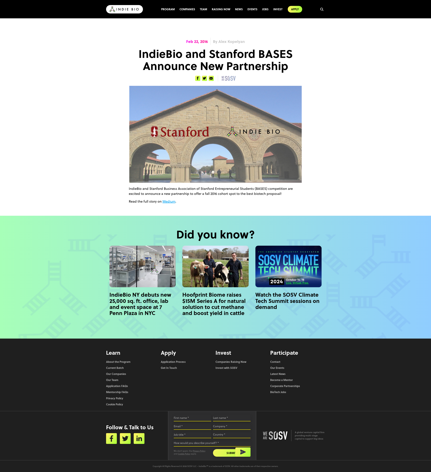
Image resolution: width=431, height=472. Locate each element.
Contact (275, 362)
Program (168, 9)
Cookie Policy (114, 404)
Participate (284, 352)
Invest (278, 9)
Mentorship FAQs (117, 392)
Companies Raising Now (231, 362)
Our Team (112, 380)
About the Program (118, 362)
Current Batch (115, 368)
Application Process (173, 362)
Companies (187, 9)
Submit (231, 453)
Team (203, 9)
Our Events (277, 368)
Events (252, 9)
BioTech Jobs (278, 392)
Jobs (265, 9)
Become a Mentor (281, 380)
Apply (295, 9)
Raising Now (221, 9)
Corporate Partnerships (285, 386)
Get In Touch (169, 368)
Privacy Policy (114, 398)
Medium (168, 201)
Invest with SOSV (226, 368)
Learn (113, 352)
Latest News (278, 374)
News (239, 9)
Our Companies (116, 374)
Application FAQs (117, 386)
